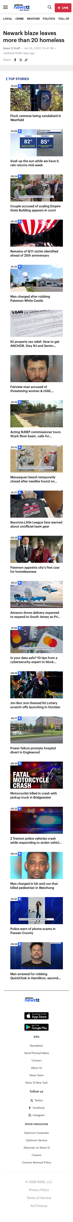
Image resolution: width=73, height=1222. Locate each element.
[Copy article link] (26, 60)
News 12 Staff (11, 48)
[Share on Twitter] (20, 60)
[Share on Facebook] (15, 60)
